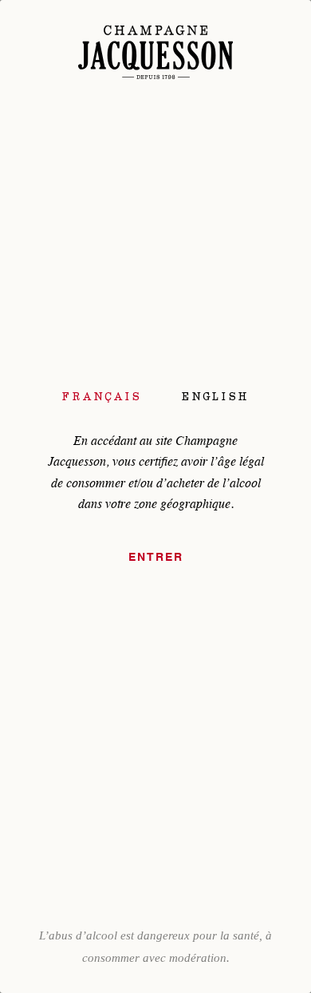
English (215, 396)
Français (102, 396)
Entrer (155, 557)
